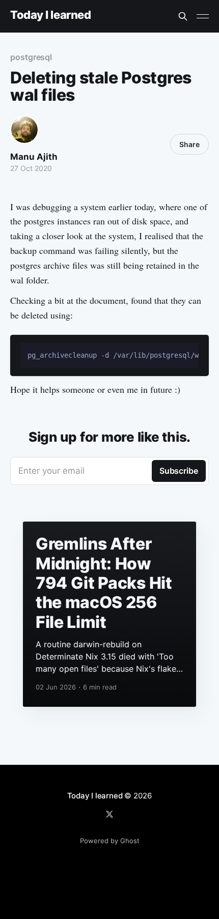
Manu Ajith (34, 157)
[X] (109, 814)
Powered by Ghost (110, 841)
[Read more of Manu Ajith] (24, 130)
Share (189, 144)
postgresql (31, 57)
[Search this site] (183, 16)
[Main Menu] (202, 16)
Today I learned (50, 15)
